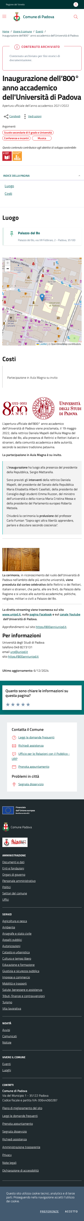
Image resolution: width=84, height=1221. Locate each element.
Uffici (5, 899)
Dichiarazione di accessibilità (20, 1170)
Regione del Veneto (15, 4)
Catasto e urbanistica (16, 952)
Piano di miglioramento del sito (22, 1108)
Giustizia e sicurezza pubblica (20, 971)
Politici (6, 887)
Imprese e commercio (16, 977)
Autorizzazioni (11, 946)
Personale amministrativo (19, 880)
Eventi (39, 31)
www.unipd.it (11, 614)
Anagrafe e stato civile (16, 933)
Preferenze (49, 1211)
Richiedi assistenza (14, 1139)
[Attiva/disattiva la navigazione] (4, 16)
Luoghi (6, 1070)
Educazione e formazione (18, 964)
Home (5, 31)
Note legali (9, 1162)
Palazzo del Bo (29, 233)
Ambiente (8, 927)
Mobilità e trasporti (14, 983)
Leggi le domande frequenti (20, 1115)
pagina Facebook (40, 614)
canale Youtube (70, 614)
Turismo (7, 1002)
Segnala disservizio (14, 1131)
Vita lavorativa (11, 1008)
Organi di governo (13, 874)
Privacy (7, 1154)
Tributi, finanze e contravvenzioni (23, 996)
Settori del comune (14, 893)
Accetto (71, 1211)
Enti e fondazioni (13, 868)
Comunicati (9, 1036)
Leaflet (43, 344)
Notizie (6, 1042)
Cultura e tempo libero (16, 958)
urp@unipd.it (19, 651)
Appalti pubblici (12, 939)
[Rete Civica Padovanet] (42, 842)
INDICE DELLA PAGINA (16, 176)
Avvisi (6, 1030)
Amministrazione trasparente (21, 1147)
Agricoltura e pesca (14, 921)
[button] (75, 16)
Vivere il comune (22, 31)
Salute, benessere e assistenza (22, 989)
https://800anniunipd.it (51, 626)
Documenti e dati (13, 862)
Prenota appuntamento (17, 1123)
